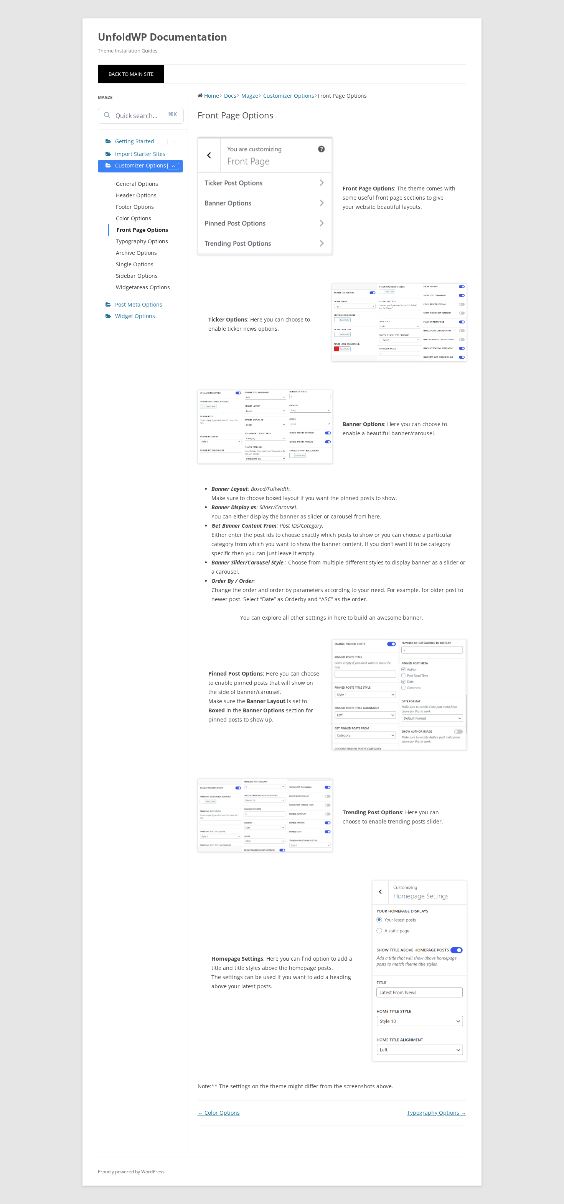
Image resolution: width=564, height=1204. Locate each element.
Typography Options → (436, 1112)
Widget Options (135, 316)
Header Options (136, 195)
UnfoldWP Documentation (162, 37)
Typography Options (142, 241)
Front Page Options (142, 229)
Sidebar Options (137, 275)
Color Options (133, 218)
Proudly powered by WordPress (131, 1171)
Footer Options (135, 206)
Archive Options (136, 252)
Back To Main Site (131, 74)
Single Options (134, 264)
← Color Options (219, 1112)
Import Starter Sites (140, 153)
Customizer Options (140, 165)
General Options (137, 183)
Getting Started (134, 141)
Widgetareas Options (143, 287)
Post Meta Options (138, 304)
